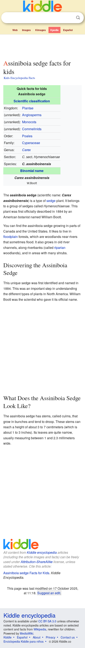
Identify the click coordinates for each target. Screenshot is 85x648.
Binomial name (32, 170)
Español (68, 30)
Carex (26, 149)
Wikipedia (40, 629)
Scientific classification (32, 101)
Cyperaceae (31, 142)
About (36, 637)
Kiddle (8, 637)
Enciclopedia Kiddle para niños (24, 641)
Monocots (29, 121)
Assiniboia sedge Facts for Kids (26, 572)
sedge (50, 200)
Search (78, 17)
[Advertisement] (42, 46)
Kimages (40, 30)
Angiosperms (31, 114)
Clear (69, 17)
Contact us (68, 637)
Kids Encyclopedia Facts (19, 78)
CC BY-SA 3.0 (47, 621)
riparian (59, 247)
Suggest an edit (48, 593)
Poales (27, 136)
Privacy (50, 637)
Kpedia (54, 30)
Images (26, 30)
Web (15, 30)
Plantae (27, 108)
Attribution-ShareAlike (37, 561)
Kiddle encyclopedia (42, 552)
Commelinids (31, 128)
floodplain (10, 236)
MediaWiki (26, 633)
